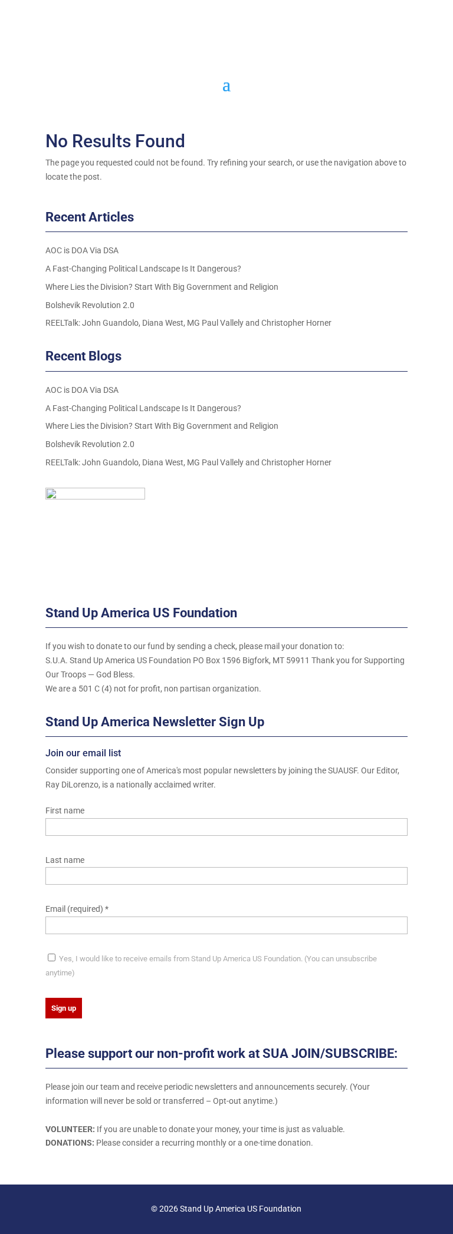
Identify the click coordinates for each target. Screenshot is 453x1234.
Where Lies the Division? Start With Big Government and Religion (161, 287)
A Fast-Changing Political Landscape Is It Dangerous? (143, 268)
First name (64, 810)
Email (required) (77, 909)
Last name (64, 860)
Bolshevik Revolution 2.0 (89, 305)
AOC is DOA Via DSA (82, 250)
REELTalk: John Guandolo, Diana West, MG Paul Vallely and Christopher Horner (188, 322)
